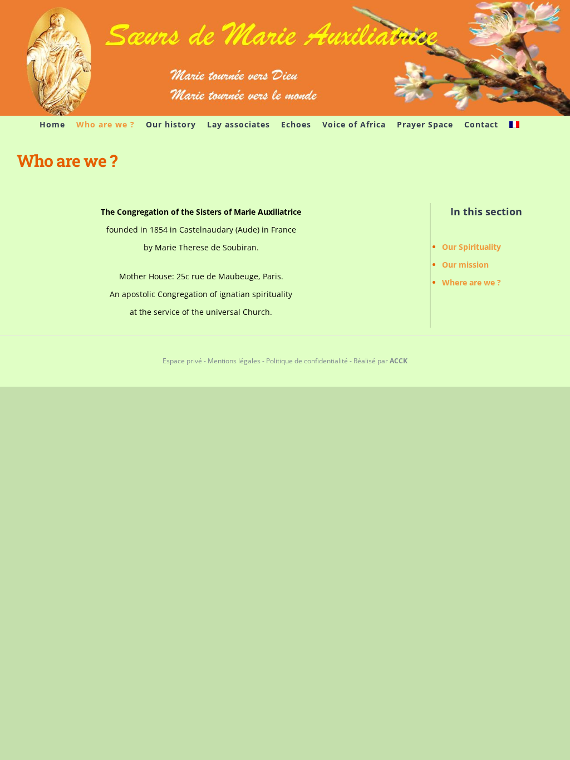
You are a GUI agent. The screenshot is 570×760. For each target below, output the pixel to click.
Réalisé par (380, 361)
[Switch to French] (514, 124)
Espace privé (182, 361)
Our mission (465, 264)
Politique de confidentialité (307, 361)
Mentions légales (234, 361)
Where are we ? (471, 282)
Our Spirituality (471, 246)
